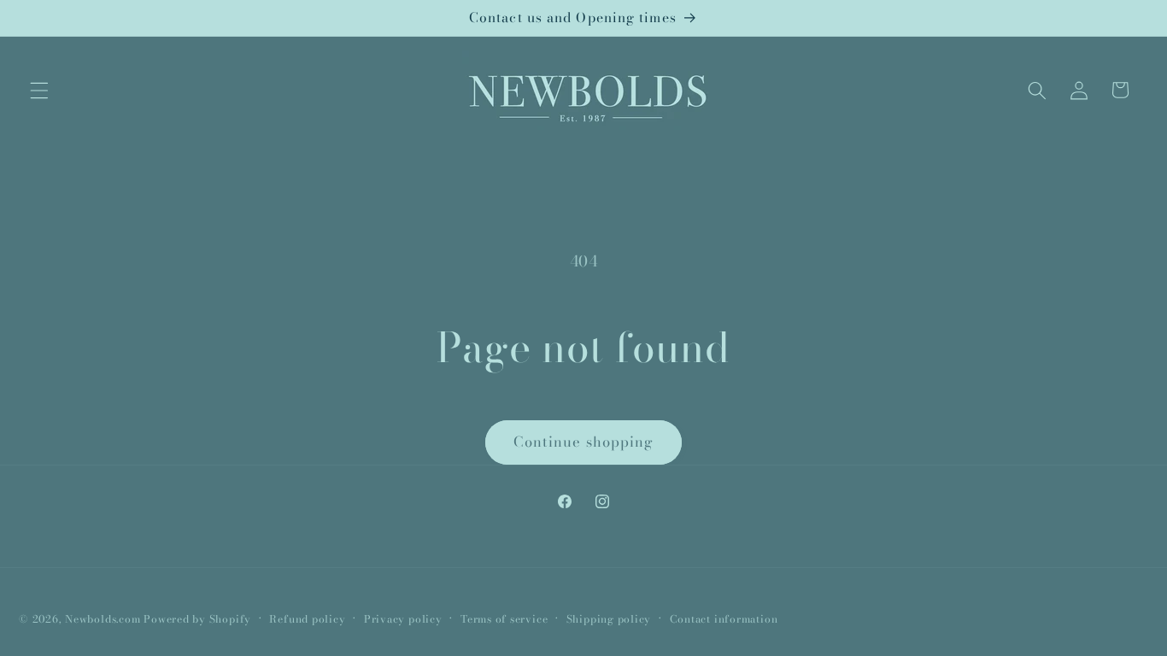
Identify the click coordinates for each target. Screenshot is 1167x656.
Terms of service (504, 619)
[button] (39, 89)
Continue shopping (583, 441)
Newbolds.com (102, 619)
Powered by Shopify (197, 619)
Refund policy (307, 619)
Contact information (724, 619)
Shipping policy (609, 619)
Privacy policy (403, 619)
